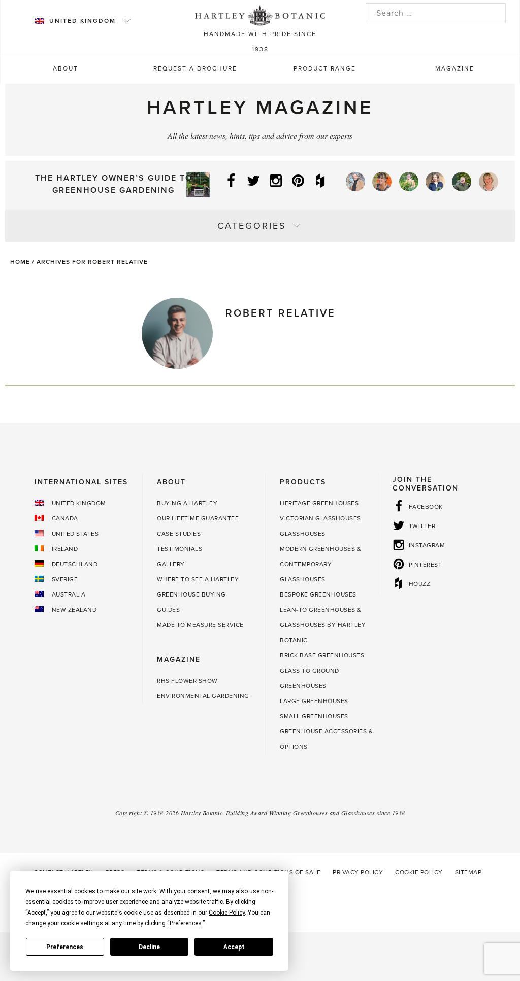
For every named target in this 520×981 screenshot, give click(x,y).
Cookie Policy (419, 872)
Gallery (171, 564)
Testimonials (179, 548)
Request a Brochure (195, 68)
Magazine (454, 68)
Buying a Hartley (187, 503)
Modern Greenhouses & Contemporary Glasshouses (320, 564)
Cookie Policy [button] (227, 912)
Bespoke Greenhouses (318, 594)
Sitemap (468, 872)
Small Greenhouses (314, 716)
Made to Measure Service (200, 624)
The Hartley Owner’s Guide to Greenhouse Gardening (113, 184)
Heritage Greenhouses (319, 503)
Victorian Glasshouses (320, 518)
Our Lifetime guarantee (198, 518)
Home (20, 261)
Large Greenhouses (314, 701)
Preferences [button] (186, 923)
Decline (149, 947)
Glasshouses (303, 533)
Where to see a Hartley (198, 579)
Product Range (325, 68)
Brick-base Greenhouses (322, 655)
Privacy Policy (358, 872)
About (65, 68)
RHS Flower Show (187, 680)
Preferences (64, 947)
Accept (234, 947)
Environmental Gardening (203, 695)
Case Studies (179, 533)
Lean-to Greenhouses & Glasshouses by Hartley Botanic (323, 625)
